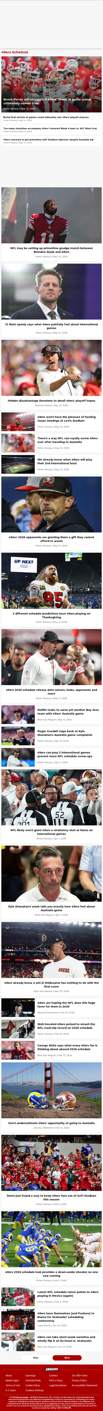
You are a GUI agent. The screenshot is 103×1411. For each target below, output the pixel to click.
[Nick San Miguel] (46, 719)
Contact (53, 1375)
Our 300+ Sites (80, 1375)
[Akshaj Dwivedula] (47, 1012)
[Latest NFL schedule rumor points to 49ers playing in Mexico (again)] (51, 1297)
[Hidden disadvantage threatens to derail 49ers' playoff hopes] (51, 375)
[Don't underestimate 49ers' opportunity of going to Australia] (51, 1097)
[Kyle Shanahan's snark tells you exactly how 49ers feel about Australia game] (51, 882)
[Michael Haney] (43, 405)
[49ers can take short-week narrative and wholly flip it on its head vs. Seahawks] (51, 1342)
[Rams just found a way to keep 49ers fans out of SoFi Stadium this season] (51, 1172)
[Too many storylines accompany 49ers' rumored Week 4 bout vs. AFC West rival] (51, 130)
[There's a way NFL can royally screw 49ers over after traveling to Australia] (51, 443)
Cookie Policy (32, 1385)
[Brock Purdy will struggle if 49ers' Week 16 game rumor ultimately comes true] (51, 84)
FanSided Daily (33, 1380)
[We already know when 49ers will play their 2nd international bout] (51, 464)
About (9, 1375)
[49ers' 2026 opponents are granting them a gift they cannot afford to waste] (51, 513)
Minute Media (22, 1397)
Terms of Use (13, 1385)
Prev (35, 1358)
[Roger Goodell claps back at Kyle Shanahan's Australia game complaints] (51, 736)
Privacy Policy (79, 1380)
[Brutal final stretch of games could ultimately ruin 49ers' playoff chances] (51, 119)
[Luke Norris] (44, 1325)
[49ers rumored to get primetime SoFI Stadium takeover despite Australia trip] (51, 141)
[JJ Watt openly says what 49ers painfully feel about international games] (51, 300)
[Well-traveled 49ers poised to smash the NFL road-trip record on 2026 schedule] (51, 1029)
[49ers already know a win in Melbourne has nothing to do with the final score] (51, 959)
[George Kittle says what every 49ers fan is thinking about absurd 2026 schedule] (51, 1050)
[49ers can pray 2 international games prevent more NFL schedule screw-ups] (51, 757)
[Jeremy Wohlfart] (43, 1128)
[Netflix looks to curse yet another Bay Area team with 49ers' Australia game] (51, 714)
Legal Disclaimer (58, 1385)
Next (67, 1358)
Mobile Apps (12, 1380)
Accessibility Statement (84, 1385)
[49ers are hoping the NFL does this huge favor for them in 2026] (51, 1007)
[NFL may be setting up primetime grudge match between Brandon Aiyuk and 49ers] (51, 224)
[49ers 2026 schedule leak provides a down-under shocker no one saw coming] (51, 1248)
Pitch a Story (55, 1380)
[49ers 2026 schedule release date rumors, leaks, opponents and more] (51, 666)
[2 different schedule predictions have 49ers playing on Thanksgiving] (51, 589)
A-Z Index (11, 1390)
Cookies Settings (34, 1390)
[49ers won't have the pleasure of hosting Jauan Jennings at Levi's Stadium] (51, 421)
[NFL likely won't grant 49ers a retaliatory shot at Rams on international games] (51, 806)
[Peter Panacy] (11, 108)
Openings (30, 1375)
